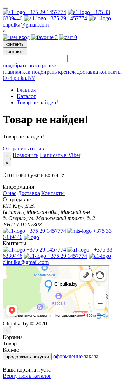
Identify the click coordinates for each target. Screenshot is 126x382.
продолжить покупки (27, 356)
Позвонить (25, 155)
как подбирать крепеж (49, 72)
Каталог (26, 96)
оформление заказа (75, 356)
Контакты (53, 193)
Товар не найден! (37, 102)
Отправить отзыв (23, 148)
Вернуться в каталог (27, 376)
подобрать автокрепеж (30, 65)
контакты (15, 44)
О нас (9, 193)
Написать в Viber (60, 155)
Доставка (29, 193)
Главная (26, 90)
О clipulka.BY (19, 78)
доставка (87, 72)
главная (12, 72)
